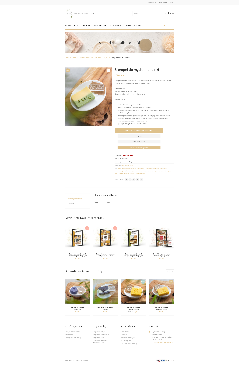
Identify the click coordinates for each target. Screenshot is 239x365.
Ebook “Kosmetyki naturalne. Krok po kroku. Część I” (105, 255)
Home (67, 58)
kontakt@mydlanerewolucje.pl (162, 342)
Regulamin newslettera (101, 335)
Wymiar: (117, 158)
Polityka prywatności (72, 332)
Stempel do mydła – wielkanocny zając (161, 308)
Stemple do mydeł (101, 58)
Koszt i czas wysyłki (128, 338)
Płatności (124, 335)
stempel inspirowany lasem (143, 171)
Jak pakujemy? (126, 341)
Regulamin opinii (98, 338)
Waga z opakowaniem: (122, 162)
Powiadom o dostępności (139, 148)
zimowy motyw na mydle (137, 173)
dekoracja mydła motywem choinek (156, 168)
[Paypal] (162, 361)
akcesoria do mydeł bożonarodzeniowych (131, 168)
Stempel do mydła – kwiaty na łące (105, 308)
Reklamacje (69, 335)
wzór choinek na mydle (122, 173)
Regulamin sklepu (99, 332)
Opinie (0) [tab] (71, 203)
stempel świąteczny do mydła (161, 171)
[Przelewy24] (172, 361)
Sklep (74, 58)
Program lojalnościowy (129, 344)
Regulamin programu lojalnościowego (100, 341)
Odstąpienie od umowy (73, 338)
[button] (108, 70)
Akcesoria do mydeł (86, 58)
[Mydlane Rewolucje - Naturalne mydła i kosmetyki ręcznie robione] (80, 13)
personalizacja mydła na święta (124, 171)
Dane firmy (125, 332)
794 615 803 (151, 2)
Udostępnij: (119, 179)
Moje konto (163, 3)
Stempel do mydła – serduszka (77, 308)
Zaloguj (172, 2)
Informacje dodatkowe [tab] (75, 199)
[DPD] (158, 361)
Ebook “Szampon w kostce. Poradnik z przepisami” (161, 255)
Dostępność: (118, 155)
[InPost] (167, 361)
